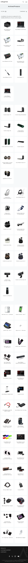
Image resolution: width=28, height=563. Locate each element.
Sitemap (22, 561)
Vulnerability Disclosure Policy (10, 561)
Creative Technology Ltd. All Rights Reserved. (13, 560)
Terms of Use (17, 561)
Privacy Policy (23, 560)
